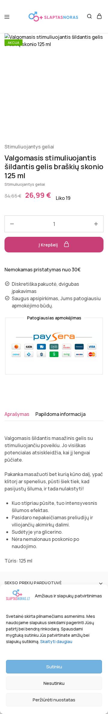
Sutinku (54, 667)
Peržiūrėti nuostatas (54, 700)
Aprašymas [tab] (16, 414)
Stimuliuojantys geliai (29, 146)
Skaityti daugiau (56, 641)
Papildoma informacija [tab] (60, 414)
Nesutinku (54, 683)
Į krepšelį (49, 245)
